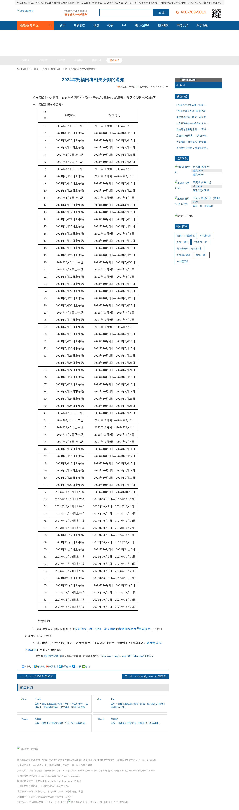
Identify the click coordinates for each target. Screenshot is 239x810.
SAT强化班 (205, 235)
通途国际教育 (36, 802)
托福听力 (25, 60)
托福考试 (114, 60)
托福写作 (78, 60)
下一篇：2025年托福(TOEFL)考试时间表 (145, 676)
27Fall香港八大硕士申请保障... (191, 111)
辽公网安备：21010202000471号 (102, 802)
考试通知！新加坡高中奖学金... (192, 141)
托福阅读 (60, 60)
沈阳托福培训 (35, 770)
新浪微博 (53, 666)
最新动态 (79, 25)
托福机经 (96, 60)
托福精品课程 (184, 255)
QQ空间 (41, 666)
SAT (123, 25)
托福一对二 (182, 242)
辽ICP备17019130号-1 (56, 802)
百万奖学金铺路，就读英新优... (192, 148)
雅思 (96, 25)
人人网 (78, 666)
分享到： (28, 666)
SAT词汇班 (182, 261)
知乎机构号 (140, 770)
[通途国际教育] (25, 11)
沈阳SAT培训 (91, 770)
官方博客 (124, 770)
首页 (62, 25)
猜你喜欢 (182, 226)
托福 (110, 25)
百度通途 (150, 770)
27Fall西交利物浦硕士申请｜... (191, 105)
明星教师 (26, 688)
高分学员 (182, 25)
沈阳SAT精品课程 (186, 235)
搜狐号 (132, 770)
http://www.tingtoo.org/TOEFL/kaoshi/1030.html (127, 656)
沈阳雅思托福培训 (52, 656)
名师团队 (162, 25)
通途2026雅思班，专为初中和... (192, 135)
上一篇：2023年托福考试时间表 (37, 676)
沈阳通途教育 (104, 770)
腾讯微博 (66, 666)
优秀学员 (182, 158)
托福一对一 (201, 255)
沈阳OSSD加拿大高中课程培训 (70, 770)
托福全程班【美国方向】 (189, 248)
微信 (87, 666)
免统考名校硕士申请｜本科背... (192, 117)
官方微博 (115, 770)
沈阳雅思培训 (49, 770)
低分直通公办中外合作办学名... (192, 123)
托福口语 (43, 60)
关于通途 (202, 25)
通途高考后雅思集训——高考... (192, 129)
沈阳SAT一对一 (201, 242)
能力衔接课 (142, 25)
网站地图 (123, 802)
